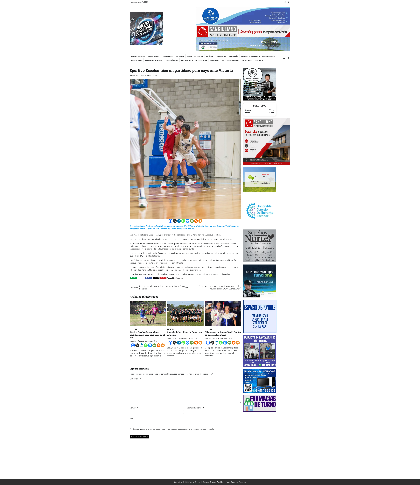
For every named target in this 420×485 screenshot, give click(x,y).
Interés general (138, 56)
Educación (221, 56)
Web (131, 418)
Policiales (214, 60)
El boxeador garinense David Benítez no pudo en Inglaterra (223, 333)
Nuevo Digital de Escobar (199, 482)
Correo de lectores (230, 60)
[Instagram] (285, 2)
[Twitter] (288, 2)
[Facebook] (281, 2)
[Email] (192, 221)
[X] (175, 221)
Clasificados (153, 56)
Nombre (134, 408)
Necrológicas (172, 60)
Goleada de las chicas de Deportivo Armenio (184, 333)
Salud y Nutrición (195, 56)
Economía (233, 56)
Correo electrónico (195, 408)
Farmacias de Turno (154, 60)
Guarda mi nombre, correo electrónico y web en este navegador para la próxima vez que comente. (173, 429)
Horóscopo (168, 56)
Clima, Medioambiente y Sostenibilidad (258, 56)
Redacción (133, 341)
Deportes (180, 56)
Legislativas (136, 60)
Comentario (135, 379)
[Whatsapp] (183, 221)
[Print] (196, 221)
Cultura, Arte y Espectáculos (194, 60)
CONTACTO (259, 60)
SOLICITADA (247, 60)
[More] (200, 221)
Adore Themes (239, 482)
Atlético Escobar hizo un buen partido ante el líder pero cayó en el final (147, 335)
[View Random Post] (284, 58)
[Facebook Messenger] (187, 221)
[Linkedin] (179, 221)
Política (209, 56)
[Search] (288, 58)
